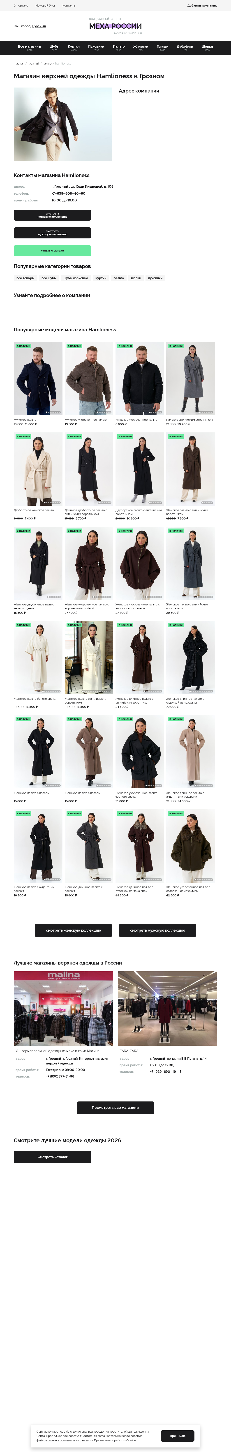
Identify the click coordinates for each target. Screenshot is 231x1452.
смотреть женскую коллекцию (73, 930)
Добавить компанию (202, 5)
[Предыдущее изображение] (18, 378)
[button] (38, 384)
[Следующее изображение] (57, 378)
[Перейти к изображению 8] (59, 412)
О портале (21, 5)
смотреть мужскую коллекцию (157, 930)
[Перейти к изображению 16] (110, 691)
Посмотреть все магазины (115, 1108)
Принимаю (177, 1436)
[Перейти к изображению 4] (52, 412)
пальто (47, 63)
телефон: (21, 194)
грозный (33, 63)
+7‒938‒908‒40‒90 (68, 194)
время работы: (26, 200)
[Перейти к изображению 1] (46, 412)
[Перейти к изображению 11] (101, 691)
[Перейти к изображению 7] (57, 412)
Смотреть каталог (52, 1157)
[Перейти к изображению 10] (110, 597)
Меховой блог (45, 5)
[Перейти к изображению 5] (53, 412)
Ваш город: (23, 26)
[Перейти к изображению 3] (50, 412)
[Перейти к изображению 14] (106, 691)
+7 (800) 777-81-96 (60, 1076)
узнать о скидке (52, 250)
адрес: (19, 187)
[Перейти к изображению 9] (59, 502)
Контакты (68, 5)
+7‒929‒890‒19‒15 (166, 1071)
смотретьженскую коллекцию (52, 215)
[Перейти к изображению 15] (108, 691)
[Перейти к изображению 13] (104, 691)
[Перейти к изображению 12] (102, 691)
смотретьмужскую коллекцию (52, 232)
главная (19, 63)
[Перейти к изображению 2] (48, 412)
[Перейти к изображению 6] (55, 412)
